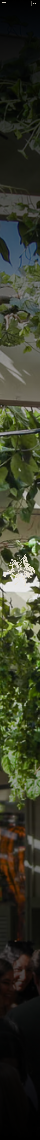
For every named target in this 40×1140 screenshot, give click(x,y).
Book (35, 4)
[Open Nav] (4, 4)
